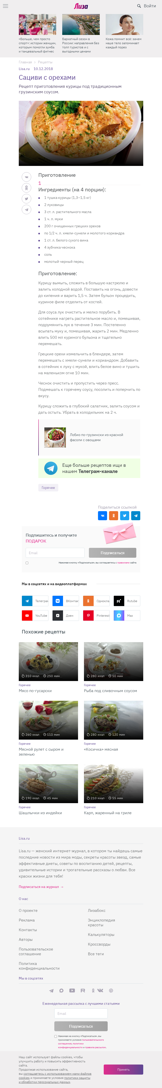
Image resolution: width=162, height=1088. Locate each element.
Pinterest (103, 615)
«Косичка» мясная (101, 749)
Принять (123, 1069)
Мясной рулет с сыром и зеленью (41, 752)
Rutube (132, 601)
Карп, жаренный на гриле (108, 812)
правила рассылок (95, 1047)
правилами (123, 562)
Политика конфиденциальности (39, 966)
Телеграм (41, 601)
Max (130, 615)
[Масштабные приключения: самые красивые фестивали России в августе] (124, 24)
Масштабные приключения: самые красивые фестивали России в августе (121, 45)
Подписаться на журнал (39, 886)
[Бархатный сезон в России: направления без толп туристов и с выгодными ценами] (37, 24)
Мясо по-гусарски (35, 690)
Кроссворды (99, 944)
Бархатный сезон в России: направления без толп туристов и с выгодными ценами (37, 45)
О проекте (28, 910)
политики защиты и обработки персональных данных (54, 1080)
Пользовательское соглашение (36, 951)
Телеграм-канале (98, 471)
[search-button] (139, 6)
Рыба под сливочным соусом (110, 690)
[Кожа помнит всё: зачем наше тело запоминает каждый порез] (81, 24)
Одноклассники (103, 601)
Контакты (28, 929)
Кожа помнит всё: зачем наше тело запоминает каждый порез (80, 43)
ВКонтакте (72, 601)
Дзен (69, 615)
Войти (150, 5)
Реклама (27, 920)
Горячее (48, 487)
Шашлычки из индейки (40, 812)
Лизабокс (96, 910)
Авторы (26, 939)
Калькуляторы (101, 934)
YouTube (41, 615)
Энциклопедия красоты (101, 922)
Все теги (96, 953)
